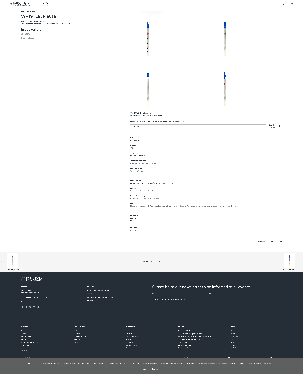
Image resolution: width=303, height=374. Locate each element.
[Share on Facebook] (278, 241)
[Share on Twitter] (275, 241)
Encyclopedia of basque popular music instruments (195, 336)
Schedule (24, 331)
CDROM (233, 345)
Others (76, 342)
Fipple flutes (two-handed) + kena (60, 23)
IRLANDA (142, 156)
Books (233, 334)
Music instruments (28, 12)
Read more (256, 363)
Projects (129, 339)
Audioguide (25, 348)
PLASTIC (133, 218)
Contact (27, 313)
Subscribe (273, 294)
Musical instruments (237, 348)
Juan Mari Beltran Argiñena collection (190, 334)
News (75, 345)
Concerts (77, 334)
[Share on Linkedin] (272, 241)
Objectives (129, 334)
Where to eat (25, 351)
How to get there (27, 336)
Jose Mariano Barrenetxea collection (190, 339)
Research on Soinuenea (186, 348)
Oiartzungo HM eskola (133, 336)
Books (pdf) (234, 336)
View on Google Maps (29, 302)
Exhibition (24, 339)
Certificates (130, 342)
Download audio (272, 126)
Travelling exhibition (80, 336)
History (128, 331)
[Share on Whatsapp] (269, 241)
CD (232, 339)
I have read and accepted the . (170, 299)
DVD (232, 342)
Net (232, 331)
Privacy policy (180, 299)
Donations (129, 348)
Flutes (47, 23)
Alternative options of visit (30, 342)
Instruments (134, 140)
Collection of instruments (186, 331)
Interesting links (131, 345)
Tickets (23, 334)
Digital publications (184, 345)
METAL (132, 221)
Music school (78, 339)
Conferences (78, 331)
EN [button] (292, 4)
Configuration (157, 369)
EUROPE (133, 156)
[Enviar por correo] (281, 241)
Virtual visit (25, 345)
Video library (182, 342)
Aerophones (40, 23)
